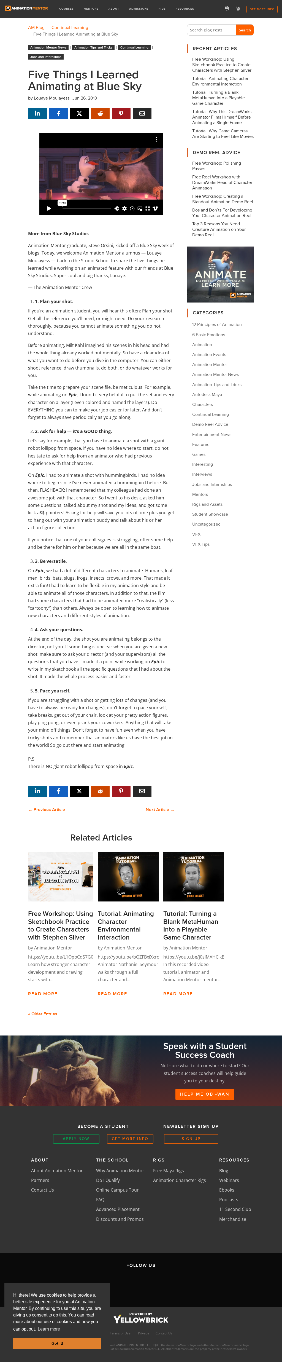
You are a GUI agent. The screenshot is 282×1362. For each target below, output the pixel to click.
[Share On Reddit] (100, 113)
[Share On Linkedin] (37, 113)
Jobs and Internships (45, 57)
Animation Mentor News (48, 47)
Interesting (202, 464)
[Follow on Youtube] (167, 1284)
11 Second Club (235, 1209)
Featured (201, 444)
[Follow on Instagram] (141, 1284)
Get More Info (262, 9)
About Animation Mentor (57, 1171)
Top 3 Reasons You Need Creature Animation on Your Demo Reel (219, 229)
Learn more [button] (49, 1329)
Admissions (139, 8)
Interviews (202, 474)
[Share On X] (79, 113)
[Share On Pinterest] (121, 113)
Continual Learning (134, 47)
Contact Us (42, 1190)
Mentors (91, 8)
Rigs (162, 8)
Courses (66, 8)
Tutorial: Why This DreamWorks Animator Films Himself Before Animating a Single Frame (221, 117)
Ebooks (226, 1190)
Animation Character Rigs (179, 1180)
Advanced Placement (118, 1209)
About (114, 8)
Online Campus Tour (117, 1190)
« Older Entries (42, 1014)
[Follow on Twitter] (115, 1284)
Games (198, 454)
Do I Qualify (108, 1180)
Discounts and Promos (120, 1219)
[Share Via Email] (142, 113)
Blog (223, 1171)
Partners (40, 1180)
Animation (202, 344)
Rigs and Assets (207, 504)
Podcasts (228, 1200)
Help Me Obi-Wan (205, 1094)
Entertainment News (211, 434)
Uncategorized (206, 524)
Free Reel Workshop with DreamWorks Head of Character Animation (222, 183)
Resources (185, 8)
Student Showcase (210, 514)
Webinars (229, 1180)
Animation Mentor (53, 948)
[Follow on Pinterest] (192, 1284)
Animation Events (209, 354)
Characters (202, 404)
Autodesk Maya (207, 394)
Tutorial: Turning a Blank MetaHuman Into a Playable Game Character (218, 98)
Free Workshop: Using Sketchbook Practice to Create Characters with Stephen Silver (221, 65)
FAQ (100, 1200)
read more (43, 993)
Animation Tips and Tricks (93, 47)
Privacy (143, 1333)
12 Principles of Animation (217, 324)
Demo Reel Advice (210, 424)
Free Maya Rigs (168, 1171)
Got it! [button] (57, 1343)
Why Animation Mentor (120, 1171)
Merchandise (232, 1219)
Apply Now (76, 1138)
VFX (196, 534)
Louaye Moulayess (51, 98)
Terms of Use (120, 1333)
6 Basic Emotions (208, 334)
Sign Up (191, 1138)
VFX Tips (201, 544)
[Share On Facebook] (58, 113)
